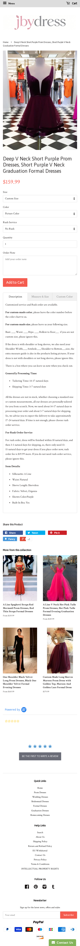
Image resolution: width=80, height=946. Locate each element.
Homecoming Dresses (40, 815)
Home (6, 42)
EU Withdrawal (40, 850)
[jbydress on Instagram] (44, 887)
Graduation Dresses (40, 810)
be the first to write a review (40, 756)
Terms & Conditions (40, 864)
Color (6, 207)
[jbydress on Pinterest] (36, 887)
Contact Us (40, 855)
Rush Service (10, 222)
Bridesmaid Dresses (40, 801)
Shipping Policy (40, 841)
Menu (11, 3)
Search (40, 832)
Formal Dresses (40, 805)
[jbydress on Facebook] (27, 887)
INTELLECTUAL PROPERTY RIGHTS (40, 868)
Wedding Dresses (40, 796)
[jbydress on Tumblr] (53, 887)
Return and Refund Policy (40, 846)
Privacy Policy (40, 859)
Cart (74, 3)
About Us (40, 837)
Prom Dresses (40, 792)
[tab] (15, 297)
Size (5, 192)
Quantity (7, 237)
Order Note (9, 253)
